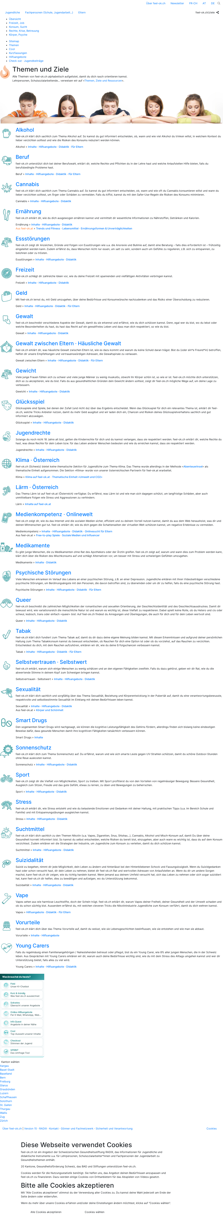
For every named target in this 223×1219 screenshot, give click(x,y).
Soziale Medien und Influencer (81, 535)
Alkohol (25, 130)
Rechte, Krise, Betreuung (24, 30)
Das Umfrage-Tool (20, 1053)
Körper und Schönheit (49, 710)
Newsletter (177, 3)
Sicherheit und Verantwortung (114, 1128)
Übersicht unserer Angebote (25, 1005)
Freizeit (25, 269)
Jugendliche (12, 12)
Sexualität (28, 689)
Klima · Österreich (37, 460)
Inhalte (32, 146)
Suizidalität (29, 860)
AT (204, 3)
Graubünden (7, 1089)
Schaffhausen (8, 1097)
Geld (21, 293)
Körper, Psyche (18, 34)
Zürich (4, 1120)
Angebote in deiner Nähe (23, 1024)
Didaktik (64, 146)
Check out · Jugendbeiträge (26, 60)
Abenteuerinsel (192, 466)
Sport (23, 774)
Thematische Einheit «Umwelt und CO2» (77, 477)
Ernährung (28, 211)
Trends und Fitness (48, 228)
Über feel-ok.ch (155, 3)
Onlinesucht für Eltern (98, 531)
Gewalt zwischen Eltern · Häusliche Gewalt (68, 343)
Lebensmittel (70, 228)
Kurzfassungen (18, 53)
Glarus (4, 1085)
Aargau (4, 1065)
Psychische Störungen (43, 572)
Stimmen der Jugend (21, 1043)
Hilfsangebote (17, 56)
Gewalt (24, 316)
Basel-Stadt (7, 1069)
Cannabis (27, 184)
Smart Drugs (31, 720)
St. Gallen (6, 1105)
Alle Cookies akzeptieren (46, 1212)
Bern (3, 1077)
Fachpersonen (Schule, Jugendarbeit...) (49, 12)
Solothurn (6, 1101)
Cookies (212, 1128)
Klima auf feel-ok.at (37, 477)
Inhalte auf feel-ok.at (38, 504)
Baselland (6, 1073)
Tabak (23, 631)
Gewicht (26, 370)
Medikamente (33, 545)
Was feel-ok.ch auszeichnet (25, 996)
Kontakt (54, 1128)
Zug (2, 1116)
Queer (23, 600)
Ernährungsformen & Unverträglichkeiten (106, 228)
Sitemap (14, 41)
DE (213, 3)
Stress (24, 802)
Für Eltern (77, 146)
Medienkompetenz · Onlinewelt (54, 514)
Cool (12, 49)
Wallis (3, 1112)
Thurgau (5, 1109)
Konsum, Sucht (18, 26)
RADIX (43, 1128)
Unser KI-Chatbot (19, 986)
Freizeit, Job (16, 23)
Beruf (22, 157)
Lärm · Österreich (37, 487)
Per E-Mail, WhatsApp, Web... (25, 1015)
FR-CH (193, 3)
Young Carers (32, 945)
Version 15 (30, 1128)
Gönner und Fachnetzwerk (77, 1128)
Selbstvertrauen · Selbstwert (51, 662)
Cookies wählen (94, 1212)
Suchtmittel (30, 829)
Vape (22, 895)
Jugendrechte (33, 433)
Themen (14, 45)
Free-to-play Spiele (48, 535)
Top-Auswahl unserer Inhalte (25, 1034)
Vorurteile (28, 922)
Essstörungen (33, 238)
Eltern (82, 12)
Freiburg (5, 1081)
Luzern (4, 1093)
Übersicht (15, 19)
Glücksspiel (30, 401)
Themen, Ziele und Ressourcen (103, 80)
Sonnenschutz (33, 747)
